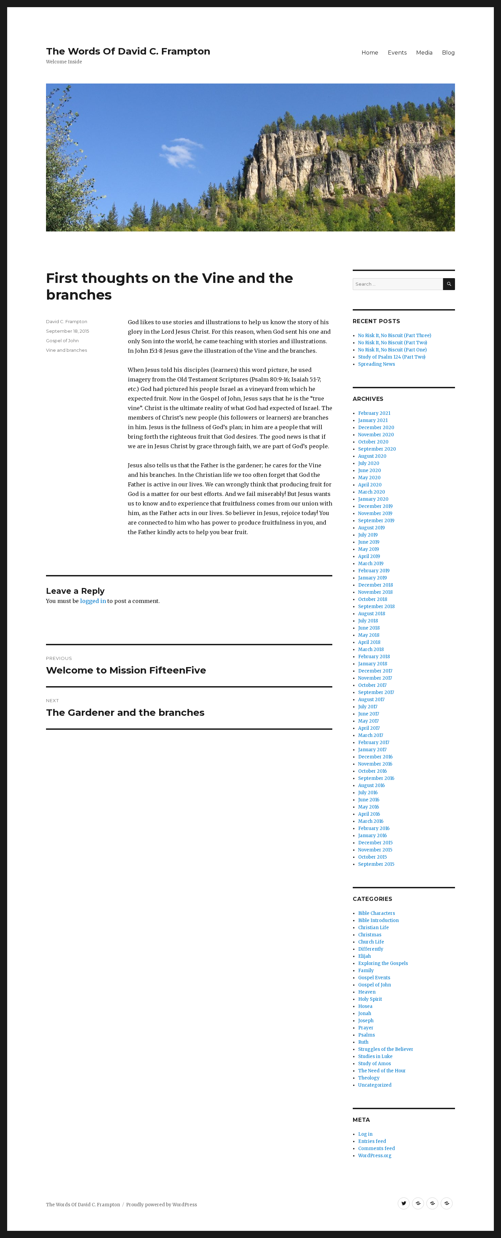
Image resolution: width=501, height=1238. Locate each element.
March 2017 (370, 735)
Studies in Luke (375, 1056)
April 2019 (369, 556)
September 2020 (377, 449)
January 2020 (373, 499)
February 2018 (374, 657)
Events (397, 52)
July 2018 (368, 621)
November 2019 (375, 513)
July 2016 (368, 793)
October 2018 (372, 599)
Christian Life (373, 928)
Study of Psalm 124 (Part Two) (391, 357)
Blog (448, 52)
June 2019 (368, 542)
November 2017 (375, 678)
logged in (93, 601)
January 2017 (372, 750)
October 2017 (372, 685)
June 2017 (368, 714)
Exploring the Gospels (383, 963)
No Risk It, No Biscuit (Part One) (392, 350)
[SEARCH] (449, 284)
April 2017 (369, 728)
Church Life (371, 942)
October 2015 (372, 857)
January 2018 (372, 664)
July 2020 (368, 463)
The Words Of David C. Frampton (128, 51)
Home (370, 52)
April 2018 (369, 642)
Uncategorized (375, 1085)
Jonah (364, 1013)
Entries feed (372, 1141)
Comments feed (376, 1148)
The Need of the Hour (382, 1071)
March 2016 (370, 821)
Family (366, 970)
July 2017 (367, 707)
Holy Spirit (370, 999)
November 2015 (375, 850)
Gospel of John (62, 340)
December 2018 (375, 585)
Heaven (367, 992)
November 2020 (376, 435)
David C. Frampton (66, 321)
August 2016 (371, 785)
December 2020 (376, 428)
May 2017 (368, 721)
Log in (365, 1134)
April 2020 (370, 485)
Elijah (364, 956)
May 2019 (368, 549)
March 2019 (370, 564)
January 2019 (372, 578)
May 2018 (368, 635)
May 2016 (368, 807)
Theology (369, 1078)
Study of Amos (374, 1064)
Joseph (366, 1021)
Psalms (366, 1035)
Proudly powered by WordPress (161, 1205)
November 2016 (375, 764)
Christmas (369, 935)
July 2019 (368, 535)
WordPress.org (375, 1156)
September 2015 (376, 864)
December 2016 (375, 757)
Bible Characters (376, 913)
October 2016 (372, 771)
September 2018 (376, 606)
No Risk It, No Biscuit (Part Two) (392, 343)
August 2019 (371, 528)
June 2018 (369, 628)
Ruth (363, 1042)
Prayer (366, 1028)
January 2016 (372, 836)
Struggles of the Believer (385, 1049)
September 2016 (376, 778)
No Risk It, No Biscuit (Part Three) (394, 335)
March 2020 (371, 492)
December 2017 (375, 671)
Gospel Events (374, 978)
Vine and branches (66, 350)
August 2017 (371, 700)
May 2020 (369, 478)
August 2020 (372, 456)
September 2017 (376, 692)
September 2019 (376, 521)
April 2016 (369, 814)
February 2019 (374, 571)
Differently (370, 949)
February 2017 (373, 742)
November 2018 (375, 592)
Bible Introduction (378, 920)
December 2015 (375, 843)
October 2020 (373, 442)
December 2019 (375, 506)
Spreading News (376, 364)
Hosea (365, 1006)
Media (424, 52)
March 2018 (371, 649)
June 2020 (369, 470)
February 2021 (374, 413)
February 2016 (374, 828)
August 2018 (371, 614)
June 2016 (368, 800)
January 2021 (373, 420)
